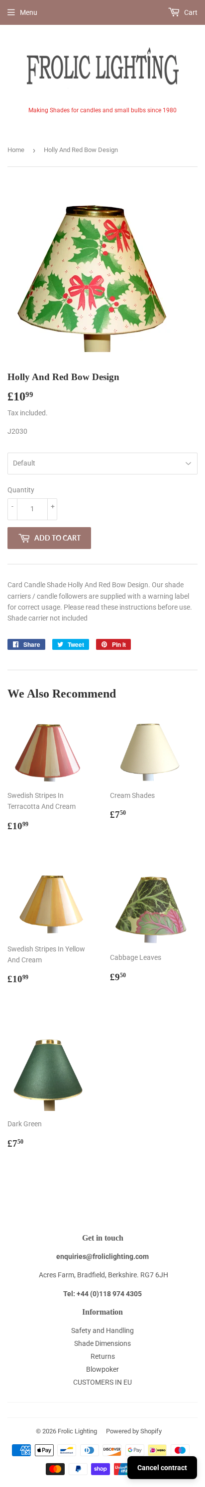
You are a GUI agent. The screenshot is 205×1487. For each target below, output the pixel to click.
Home (15, 150)
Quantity (20, 490)
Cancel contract (162, 1468)
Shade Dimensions (102, 1343)
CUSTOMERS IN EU (102, 1382)
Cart (190, 12)
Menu (28, 12)
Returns (103, 1356)
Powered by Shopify (134, 1431)
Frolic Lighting (77, 1431)
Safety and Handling (102, 1330)
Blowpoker (102, 1369)
